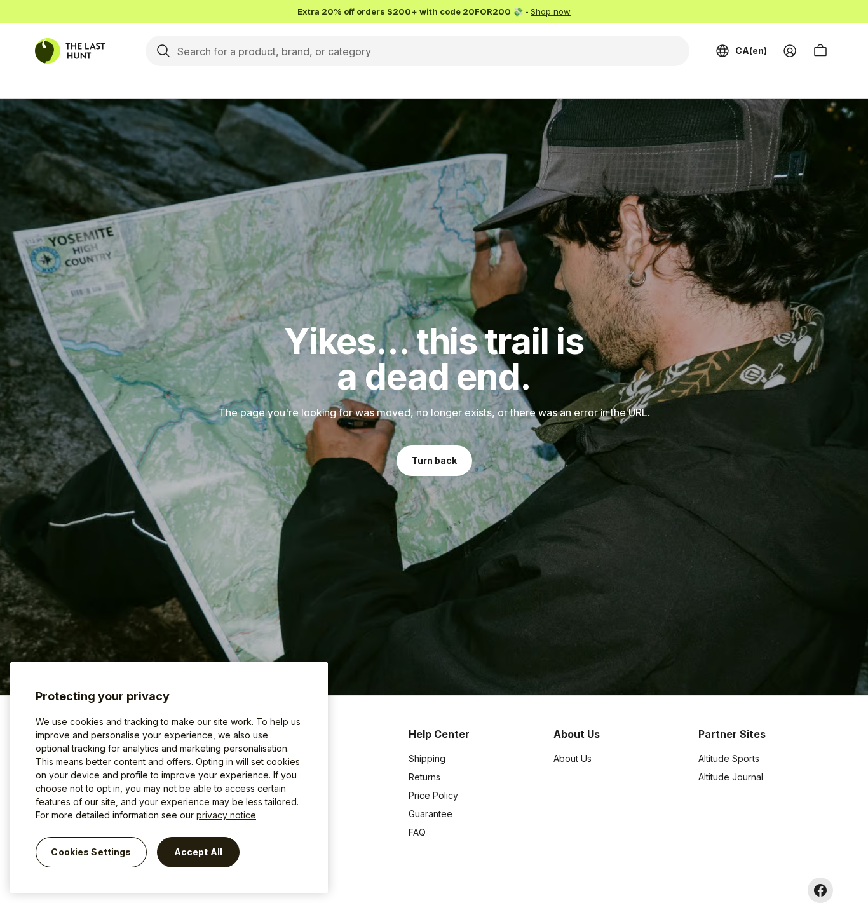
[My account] (790, 51)
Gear (274, 832)
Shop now (551, 11)
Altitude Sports (728, 758)
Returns (424, 776)
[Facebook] (820, 890)
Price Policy (433, 795)
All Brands (284, 758)
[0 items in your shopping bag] (820, 51)
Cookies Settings (91, 851)
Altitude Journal (730, 776)
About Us (572, 758)
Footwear (283, 813)
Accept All (198, 851)
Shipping (427, 758)
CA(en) (751, 50)
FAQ (417, 832)
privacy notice (226, 815)
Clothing (281, 776)
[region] (169, 777)
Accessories (289, 795)
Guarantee (430, 813)
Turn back (434, 460)
